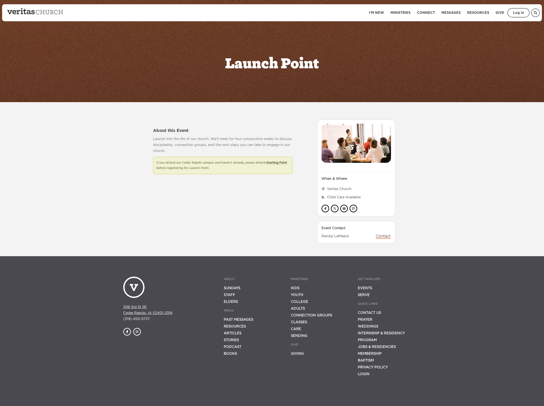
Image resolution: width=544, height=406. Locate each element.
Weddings (368, 326)
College (299, 301)
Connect (426, 12)
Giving (297, 353)
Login (363, 374)
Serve (364, 295)
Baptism (366, 360)
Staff (229, 295)
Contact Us (369, 313)
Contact (383, 236)
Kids (295, 288)
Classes (299, 322)
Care (296, 329)
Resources (478, 12)
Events (365, 288)
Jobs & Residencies (377, 347)
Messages (451, 12)
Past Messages (238, 319)
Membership (370, 353)
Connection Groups (311, 315)
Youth (297, 295)
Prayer (365, 319)
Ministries (400, 12)
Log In (518, 12)
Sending (299, 335)
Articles (232, 333)
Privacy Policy (373, 367)
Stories (231, 340)
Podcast (232, 347)
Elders (231, 301)
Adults (298, 308)
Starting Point (276, 162)
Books (230, 353)
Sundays (232, 288)
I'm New (376, 12)
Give (500, 12)
